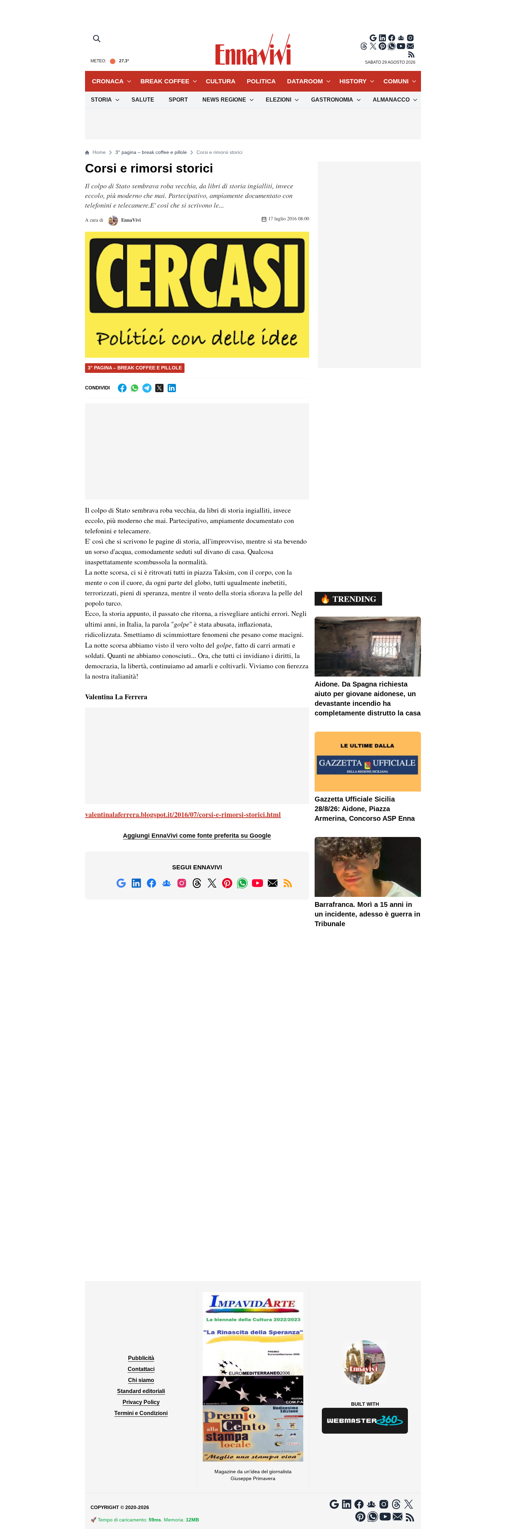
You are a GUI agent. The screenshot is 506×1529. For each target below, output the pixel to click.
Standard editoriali (141, 1391)
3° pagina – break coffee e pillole (151, 152)
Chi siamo (141, 1380)
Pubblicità (141, 1358)
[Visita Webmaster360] (365, 1421)
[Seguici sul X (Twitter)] (373, 46)
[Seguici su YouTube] (401, 46)
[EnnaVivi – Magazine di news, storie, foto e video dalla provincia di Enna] (253, 49)
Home (99, 152)
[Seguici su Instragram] (410, 38)
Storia (101, 100)
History (353, 81)
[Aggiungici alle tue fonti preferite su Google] (373, 38)
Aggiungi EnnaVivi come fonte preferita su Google (197, 835)
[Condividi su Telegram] (146, 388)
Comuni (396, 81)
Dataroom (305, 81)
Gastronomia (332, 100)
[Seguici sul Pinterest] (382, 46)
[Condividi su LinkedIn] (171, 388)
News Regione (224, 100)
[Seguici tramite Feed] (411, 54)
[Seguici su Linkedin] (382, 38)
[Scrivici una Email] (410, 46)
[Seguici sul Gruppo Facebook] (401, 38)
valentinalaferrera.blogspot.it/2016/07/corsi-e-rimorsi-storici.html (183, 814)
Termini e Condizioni (141, 1413)
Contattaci (141, 1369)
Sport (178, 100)
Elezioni (278, 100)
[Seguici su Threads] (364, 46)
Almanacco (391, 100)
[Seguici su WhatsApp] (392, 46)
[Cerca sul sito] (97, 39)
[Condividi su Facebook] (122, 388)
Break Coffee (164, 81)
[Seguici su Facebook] (392, 38)
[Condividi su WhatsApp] (134, 388)
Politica (261, 81)
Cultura (220, 81)
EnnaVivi (130, 219)
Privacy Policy (141, 1402)
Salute (142, 100)
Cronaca (108, 81)
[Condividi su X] (159, 388)
